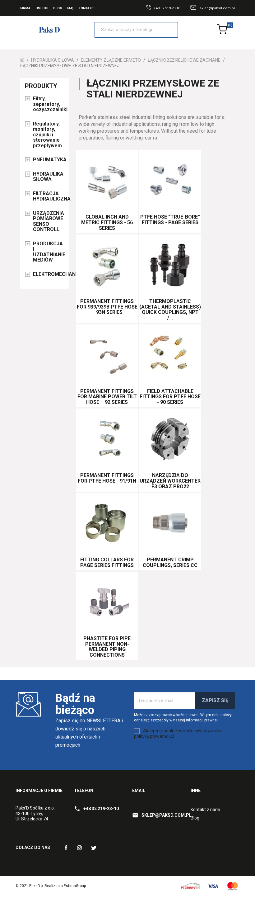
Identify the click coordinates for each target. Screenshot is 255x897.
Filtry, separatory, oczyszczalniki (49, 104)
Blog (57, 8)
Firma (25, 8)
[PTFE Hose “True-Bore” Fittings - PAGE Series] (170, 181)
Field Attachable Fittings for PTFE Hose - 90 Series (170, 396)
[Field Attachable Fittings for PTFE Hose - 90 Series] (170, 355)
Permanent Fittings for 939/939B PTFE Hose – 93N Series (107, 306)
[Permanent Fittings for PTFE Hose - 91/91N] (107, 439)
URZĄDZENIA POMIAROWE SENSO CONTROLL (48, 221)
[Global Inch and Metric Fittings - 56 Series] (107, 181)
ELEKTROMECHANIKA (49, 274)
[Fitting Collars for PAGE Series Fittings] (107, 524)
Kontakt (86, 8)
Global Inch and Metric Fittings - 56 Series (107, 222)
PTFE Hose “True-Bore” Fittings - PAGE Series (170, 219)
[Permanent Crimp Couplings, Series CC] (170, 524)
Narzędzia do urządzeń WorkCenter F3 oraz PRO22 (170, 480)
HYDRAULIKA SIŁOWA (48, 176)
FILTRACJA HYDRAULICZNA (49, 196)
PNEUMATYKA (49, 160)
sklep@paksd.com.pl (217, 8)
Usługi (41, 8)
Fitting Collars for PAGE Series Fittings (107, 562)
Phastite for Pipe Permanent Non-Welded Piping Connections (107, 646)
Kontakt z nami (205, 809)
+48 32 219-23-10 (167, 8)
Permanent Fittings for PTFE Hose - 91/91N (107, 478)
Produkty (41, 86)
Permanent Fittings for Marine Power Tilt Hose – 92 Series (107, 396)
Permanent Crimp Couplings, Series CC (170, 562)
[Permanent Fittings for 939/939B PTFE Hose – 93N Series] (107, 265)
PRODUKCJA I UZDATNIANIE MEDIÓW (49, 252)
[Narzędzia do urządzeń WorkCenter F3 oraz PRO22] (170, 439)
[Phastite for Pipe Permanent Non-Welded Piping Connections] (107, 602)
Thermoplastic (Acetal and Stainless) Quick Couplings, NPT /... (170, 309)
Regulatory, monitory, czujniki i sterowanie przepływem (47, 135)
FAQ (70, 8)
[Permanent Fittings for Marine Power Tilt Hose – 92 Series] (107, 355)
